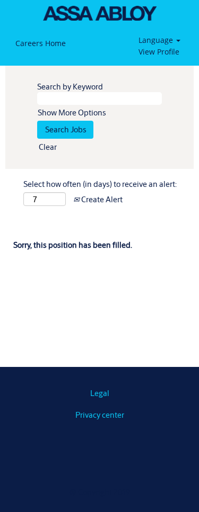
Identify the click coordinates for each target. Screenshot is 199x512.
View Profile (159, 52)
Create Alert (101, 199)
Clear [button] (48, 147)
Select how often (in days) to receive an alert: (100, 184)
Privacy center (99, 415)
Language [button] (157, 40)
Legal (99, 393)
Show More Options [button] (72, 112)
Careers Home (40, 43)
